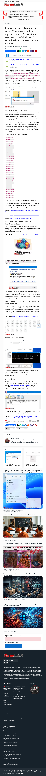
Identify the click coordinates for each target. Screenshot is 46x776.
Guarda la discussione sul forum (22, 635)
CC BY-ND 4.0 (16, 773)
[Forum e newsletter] (4, 660)
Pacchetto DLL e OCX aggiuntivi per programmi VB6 (25, 316)
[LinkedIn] (7, 663)
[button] (23, 55)
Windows (8, 23)
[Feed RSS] (7, 660)
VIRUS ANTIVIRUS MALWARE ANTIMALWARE (12, 629)
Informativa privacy (7, 715)
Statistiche (7, 702)
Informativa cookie (7, 718)
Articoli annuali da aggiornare (19, 696)
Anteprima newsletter (6, 692)
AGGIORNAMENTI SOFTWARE (9, 510)
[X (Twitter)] (17, 660)
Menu (5, 8)
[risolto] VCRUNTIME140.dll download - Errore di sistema (24, 215)
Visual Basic (19, 428)
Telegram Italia (23, 718)
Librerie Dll (25, 428)
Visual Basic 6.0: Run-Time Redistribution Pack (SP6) (25, 235)
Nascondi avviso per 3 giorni (23, 19)
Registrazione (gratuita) (7, 689)
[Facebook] (14, 660)
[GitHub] (4, 663)
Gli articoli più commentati (18, 694)
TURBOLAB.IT (6, 539)
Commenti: (16, 46)
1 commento (13, 570)
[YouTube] (9, 660)
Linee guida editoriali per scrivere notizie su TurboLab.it (19, 514)
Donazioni (7, 686)
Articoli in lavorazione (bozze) (19, 686)
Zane (11, 46)
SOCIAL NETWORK (7, 569)
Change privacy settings (8, 720)
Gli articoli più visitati (17, 691)
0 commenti (17, 511)
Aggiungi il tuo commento (13, 645)
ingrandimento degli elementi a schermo (19, 385)
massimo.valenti (10, 511)
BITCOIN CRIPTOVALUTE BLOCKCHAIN (11, 599)
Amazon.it (22, 715)
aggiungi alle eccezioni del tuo (22, 11)
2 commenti (13, 540)
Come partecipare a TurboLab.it (10, 742)
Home (4, 23)
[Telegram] (12, 660)
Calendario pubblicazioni (6, 696)
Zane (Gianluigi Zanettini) (16, 437)
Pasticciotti (35, 715)
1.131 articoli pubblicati (15, 438)
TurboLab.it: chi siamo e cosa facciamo (11, 730)
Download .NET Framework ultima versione (21, 218)
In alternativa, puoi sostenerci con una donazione (17, 14)
